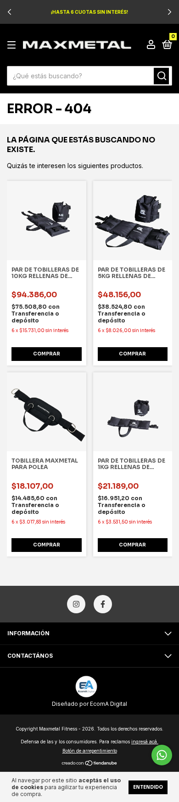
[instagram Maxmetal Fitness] (76, 604)
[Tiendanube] (89, 763)
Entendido (148, 787)
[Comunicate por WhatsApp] (161, 755)
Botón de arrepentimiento (89, 750)
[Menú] (13, 45)
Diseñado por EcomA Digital (89, 703)
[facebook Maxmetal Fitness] (103, 604)
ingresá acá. (144, 741)
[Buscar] (161, 76)
